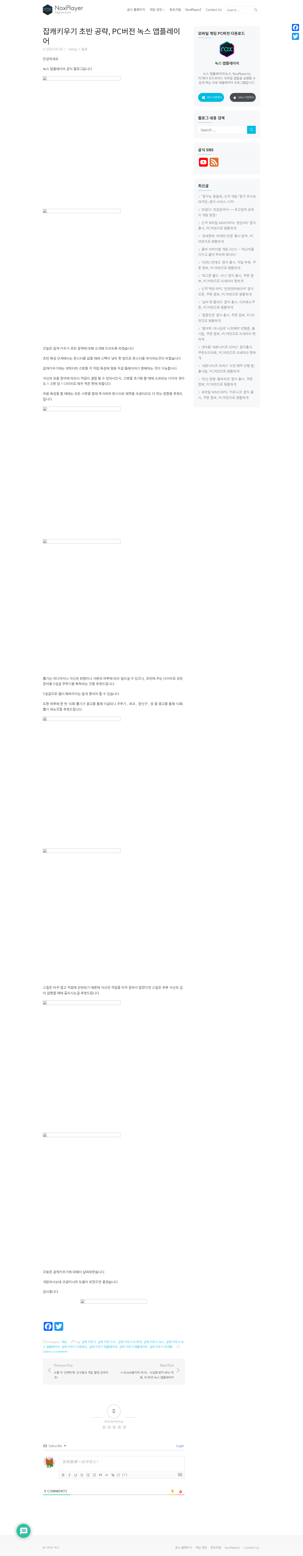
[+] (124, 1474)
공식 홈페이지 (136, 9)
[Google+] (295, 42)
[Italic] (69, 1475)
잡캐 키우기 (89, 1342)
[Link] (113, 1475)
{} (118, 1474)
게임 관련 (156, 9)
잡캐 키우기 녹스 (154, 1342)
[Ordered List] (88, 1475)
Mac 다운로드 (246, 97)
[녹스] (77, 9)
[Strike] (82, 1475)
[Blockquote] (100, 1475)
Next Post (147, 1371)
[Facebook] (295, 27)
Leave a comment (55, 1351)
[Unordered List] (94, 1475)
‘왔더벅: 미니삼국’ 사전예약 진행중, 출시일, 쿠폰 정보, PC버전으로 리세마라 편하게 (227, 334)
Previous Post (81, 1371)
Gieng (72, 49)
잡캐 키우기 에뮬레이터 (133, 1346)
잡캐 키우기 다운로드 (74, 1346)
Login (179, 1446)
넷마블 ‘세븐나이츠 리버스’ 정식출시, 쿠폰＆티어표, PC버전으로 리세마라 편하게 (227, 352)
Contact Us (214, 9)
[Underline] (76, 1475)
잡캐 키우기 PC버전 (130, 1342)
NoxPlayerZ (193, 9)
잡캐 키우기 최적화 (160, 1346)
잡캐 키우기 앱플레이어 (103, 1346)
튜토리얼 (175, 9)
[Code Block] (107, 1475)
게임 (64, 1342)
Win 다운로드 (214, 97)
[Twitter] (295, 36)
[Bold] (63, 1475)
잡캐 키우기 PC (107, 1342)
